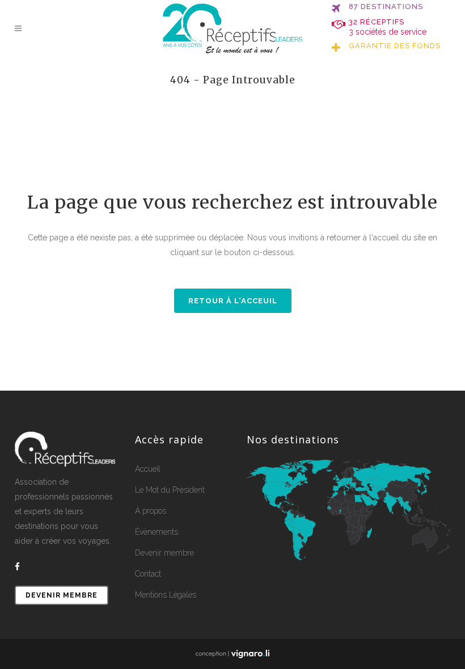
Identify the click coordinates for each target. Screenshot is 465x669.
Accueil (147, 468)
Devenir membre (62, 595)
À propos (150, 510)
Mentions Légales (165, 594)
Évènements (156, 531)
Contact (148, 573)
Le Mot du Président (170, 489)
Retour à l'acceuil (232, 301)
